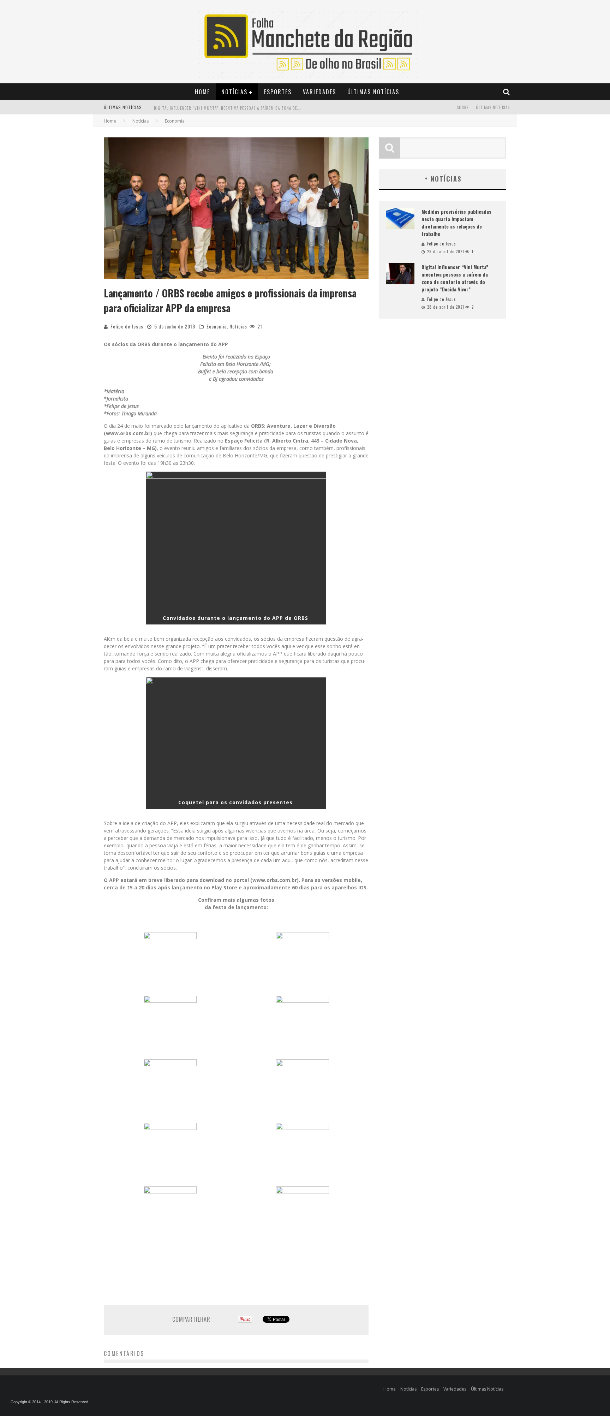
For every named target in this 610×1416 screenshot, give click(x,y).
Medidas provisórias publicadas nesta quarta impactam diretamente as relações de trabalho (456, 222)
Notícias (234, 92)
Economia (217, 326)
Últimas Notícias (373, 92)
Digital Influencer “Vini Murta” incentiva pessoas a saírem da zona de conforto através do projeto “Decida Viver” (272, 108)
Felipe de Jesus (126, 326)
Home (202, 92)
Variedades (319, 92)
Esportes (278, 92)
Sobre (463, 107)
